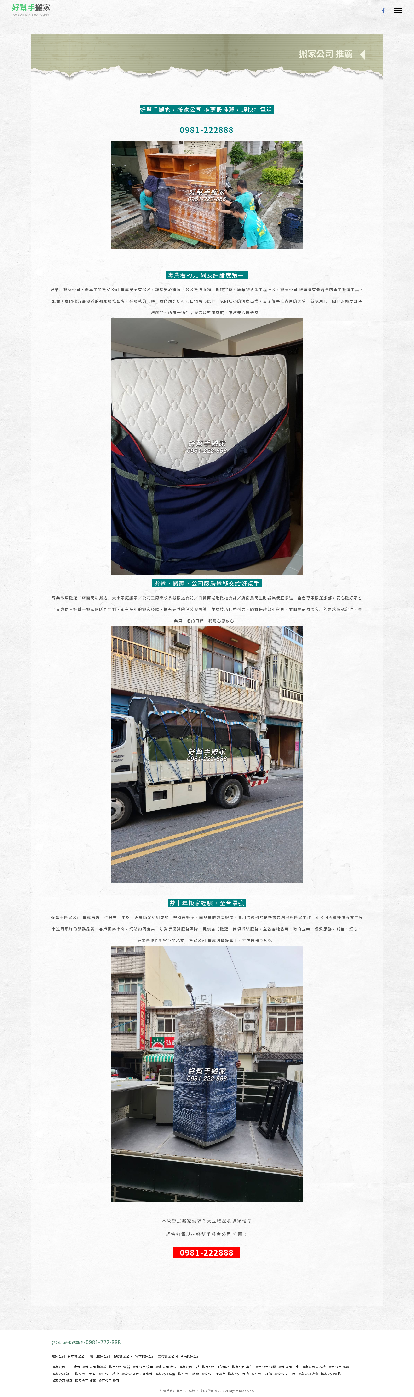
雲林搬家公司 (145, 1356)
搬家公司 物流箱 (94, 1366)
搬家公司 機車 (108, 1373)
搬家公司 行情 (238, 1373)
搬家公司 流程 (142, 1366)
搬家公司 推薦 (85, 1380)
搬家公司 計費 (188, 1373)
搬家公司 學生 (242, 1366)
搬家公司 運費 (338, 1366)
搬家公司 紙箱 (62, 1380)
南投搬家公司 (123, 1356)
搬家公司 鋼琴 (265, 1366)
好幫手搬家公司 (31, 10)
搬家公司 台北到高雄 (136, 1373)
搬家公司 (58, 1356)
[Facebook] (383, 10)
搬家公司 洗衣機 (314, 1366)
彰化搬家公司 (100, 1356)
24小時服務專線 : (88, 1342)
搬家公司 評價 (261, 1373)
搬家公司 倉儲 (119, 1366)
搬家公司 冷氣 (165, 1366)
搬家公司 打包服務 (216, 1366)
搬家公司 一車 (288, 1366)
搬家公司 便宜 (85, 1373)
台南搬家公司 (190, 1356)
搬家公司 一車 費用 (66, 1366)
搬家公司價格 (331, 1373)
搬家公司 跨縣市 (213, 1373)
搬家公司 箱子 (62, 1373)
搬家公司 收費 (308, 1373)
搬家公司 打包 (284, 1373)
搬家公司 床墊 (165, 1373)
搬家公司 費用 (108, 1380)
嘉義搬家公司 (168, 1356)
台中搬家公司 (78, 1356)
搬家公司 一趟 (189, 1366)
